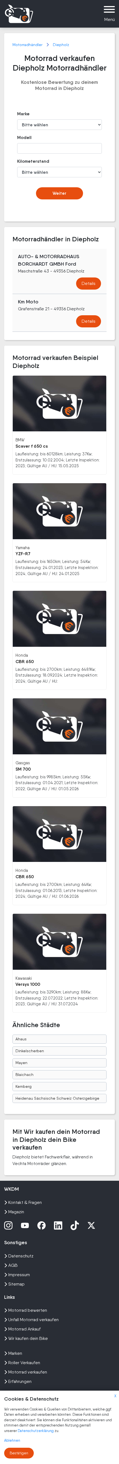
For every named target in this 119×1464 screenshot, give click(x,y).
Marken (15, 1353)
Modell (24, 137)
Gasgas (22, 762)
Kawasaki (23, 978)
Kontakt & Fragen (25, 1202)
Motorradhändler (27, 44)
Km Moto (28, 302)
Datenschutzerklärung (36, 1431)
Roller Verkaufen (24, 1362)
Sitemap (16, 1284)
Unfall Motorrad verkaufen (33, 1319)
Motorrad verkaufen (27, 1372)
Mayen (21, 1062)
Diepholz (61, 44)
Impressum (19, 1274)
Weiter (59, 193)
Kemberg (23, 1086)
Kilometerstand (30, 161)
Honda (21, 655)
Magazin (16, 1211)
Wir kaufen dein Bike (28, 1338)
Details (88, 283)
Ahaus (21, 1039)
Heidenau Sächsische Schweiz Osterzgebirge (57, 1098)
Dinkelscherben (29, 1051)
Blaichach (24, 1074)
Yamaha (22, 547)
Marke (23, 113)
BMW (19, 439)
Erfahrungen (20, 1381)
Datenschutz (20, 1256)
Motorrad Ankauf (24, 1329)
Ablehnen (12, 1440)
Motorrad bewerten (27, 1310)
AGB (13, 1265)
